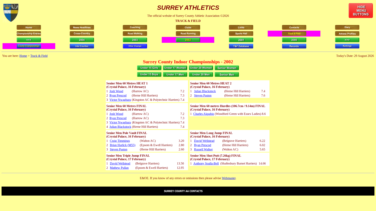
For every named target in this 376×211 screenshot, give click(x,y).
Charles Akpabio (203, 113)
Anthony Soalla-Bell (206, 163)
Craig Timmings (120, 140)
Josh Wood (116, 91)
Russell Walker (203, 149)
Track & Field (39, 55)
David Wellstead (204, 140)
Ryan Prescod (118, 95)
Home (23, 55)
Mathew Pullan (119, 167)
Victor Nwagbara (120, 99)
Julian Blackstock (205, 91)
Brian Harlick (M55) (122, 145)
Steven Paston (203, 95)
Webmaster (228, 178)
